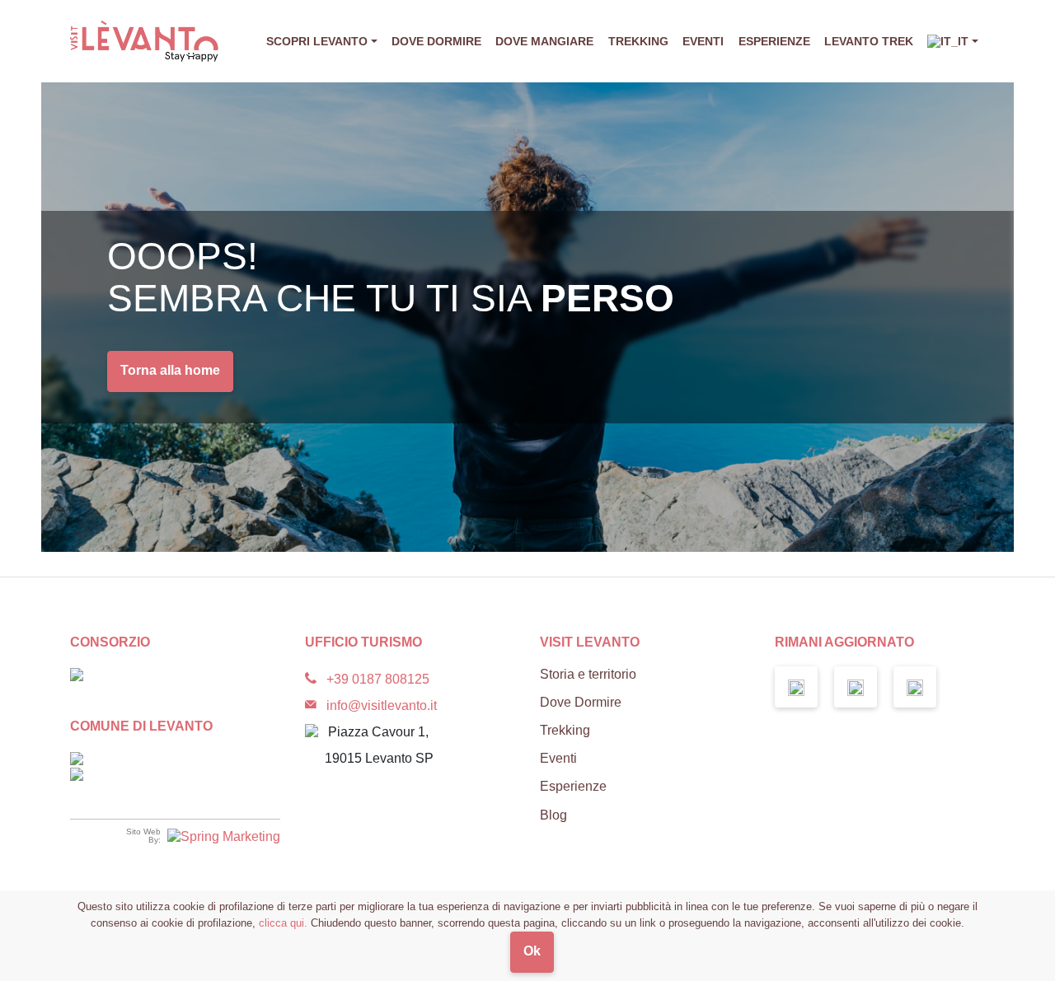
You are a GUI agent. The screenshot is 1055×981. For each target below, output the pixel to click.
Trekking (638, 41)
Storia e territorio (588, 674)
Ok (532, 951)
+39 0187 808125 (377, 679)
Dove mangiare (544, 41)
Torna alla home (170, 370)
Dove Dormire (436, 41)
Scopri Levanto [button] (317, 41)
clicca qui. (283, 923)
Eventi (703, 41)
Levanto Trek (868, 41)
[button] (953, 41)
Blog (553, 815)
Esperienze (774, 41)
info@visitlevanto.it (381, 705)
